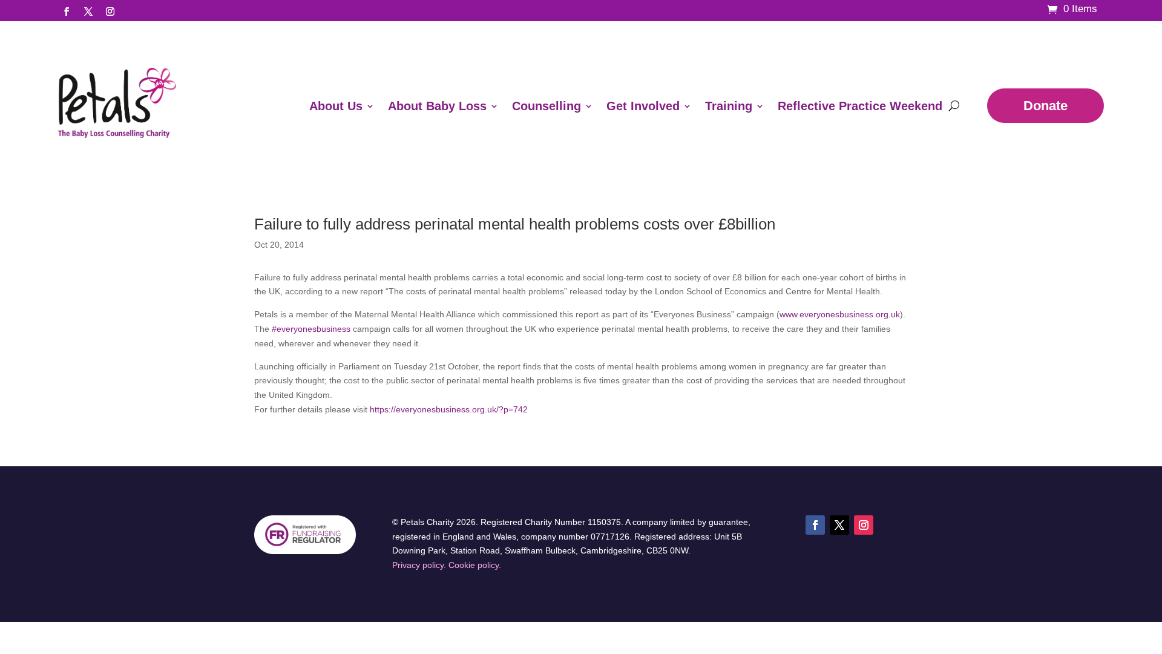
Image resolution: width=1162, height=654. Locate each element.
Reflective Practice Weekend (860, 106)
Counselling (546, 106)
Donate (1045, 105)
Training (728, 106)
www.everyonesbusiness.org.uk (840, 314)
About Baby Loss (437, 106)
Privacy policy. (419, 565)
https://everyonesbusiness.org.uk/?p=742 (449, 409)
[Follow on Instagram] (110, 11)
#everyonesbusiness (311, 329)
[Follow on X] (88, 11)
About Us (336, 106)
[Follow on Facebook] (66, 11)
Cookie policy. (474, 565)
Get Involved (643, 106)
